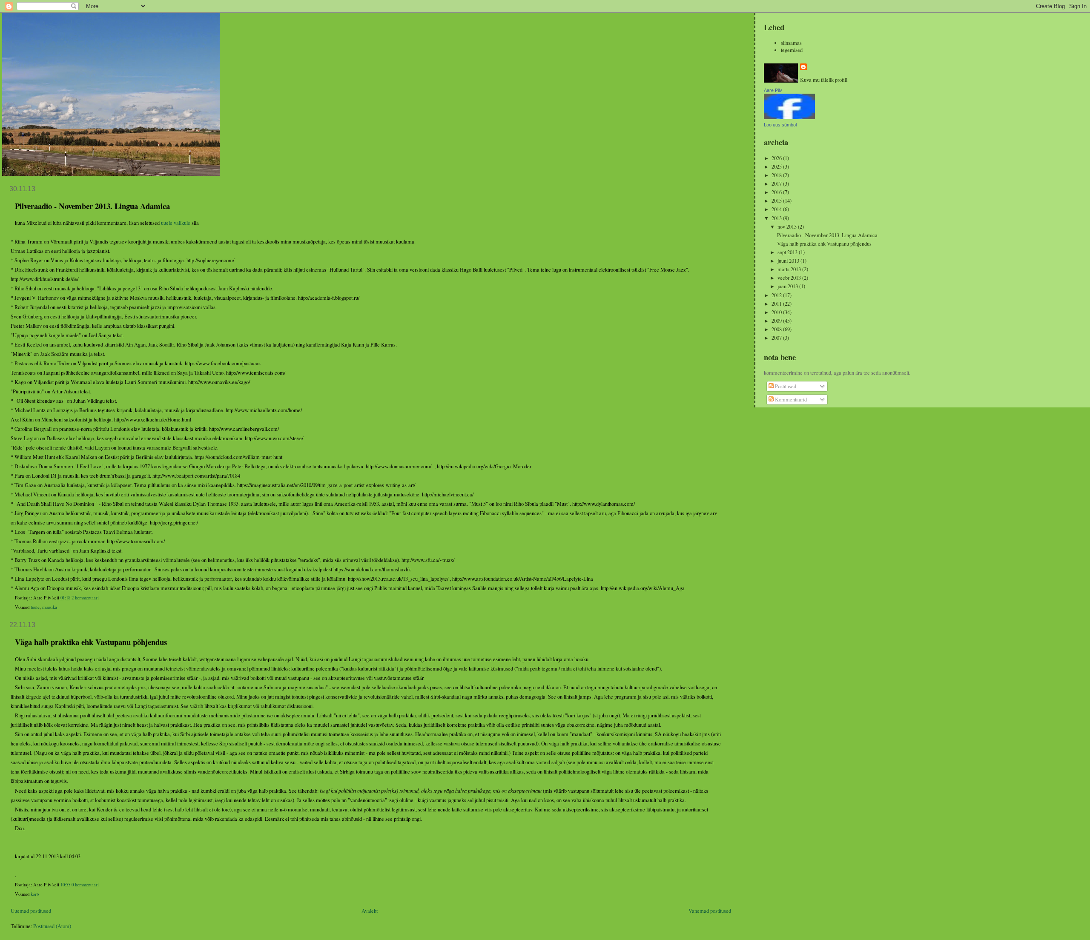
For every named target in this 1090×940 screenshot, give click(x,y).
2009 (777, 320)
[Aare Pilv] (789, 117)
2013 (777, 218)
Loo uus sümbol (780, 124)
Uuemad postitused (31, 910)
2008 (777, 329)
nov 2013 (787, 226)
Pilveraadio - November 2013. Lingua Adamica (92, 206)
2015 (777, 200)
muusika (49, 607)
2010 (777, 312)
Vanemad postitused (709, 910)
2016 (777, 192)
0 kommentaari (85, 885)
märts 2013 (789, 269)
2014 (777, 209)
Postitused (785, 386)
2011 (777, 303)
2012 (777, 295)
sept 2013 (788, 252)
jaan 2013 (788, 286)
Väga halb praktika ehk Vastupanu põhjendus (91, 642)
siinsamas (791, 42)
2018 (777, 175)
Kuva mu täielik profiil (823, 79)
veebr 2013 (789, 277)
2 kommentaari (85, 598)
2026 (777, 158)
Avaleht (369, 910)
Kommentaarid (790, 399)
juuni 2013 (788, 260)
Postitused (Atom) (52, 926)
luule (35, 607)
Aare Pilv (773, 90)
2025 (777, 166)
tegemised (792, 50)
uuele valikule (175, 222)
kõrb (35, 894)
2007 (777, 337)
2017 (777, 183)
